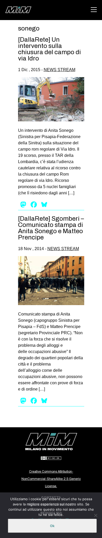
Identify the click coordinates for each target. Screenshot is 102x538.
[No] (95, 515)
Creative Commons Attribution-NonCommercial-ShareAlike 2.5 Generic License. (51, 479)
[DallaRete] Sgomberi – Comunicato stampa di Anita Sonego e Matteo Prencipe (51, 228)
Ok (52, 526)
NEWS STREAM (59, 69)
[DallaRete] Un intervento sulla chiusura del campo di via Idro (49, 49)
